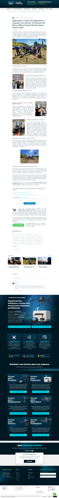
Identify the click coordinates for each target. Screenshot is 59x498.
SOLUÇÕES (18, 2)
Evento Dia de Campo (16, 240)
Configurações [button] (44, 496)
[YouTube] (4, 488)
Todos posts (10, 11)
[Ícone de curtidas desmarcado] (15, 290)
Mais (42, 11)
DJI (38, 234)
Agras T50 (35, 238)
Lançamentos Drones (36, 11)
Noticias (15, 11)
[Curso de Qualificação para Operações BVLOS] (14, 261)
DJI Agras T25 (41, 238)
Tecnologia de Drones (38, 240)
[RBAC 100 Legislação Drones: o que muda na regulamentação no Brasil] (44, 261)
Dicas (19, 11)
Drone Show (34, 243)
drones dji (28, 236)
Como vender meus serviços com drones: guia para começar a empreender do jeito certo (29, 267)
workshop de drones (23, 243)
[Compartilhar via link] (19, 249)
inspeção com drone (16, 236)
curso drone (26, 234)
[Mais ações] (46, 17)
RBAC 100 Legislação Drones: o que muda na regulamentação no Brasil (44, 267)
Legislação (23, 11)
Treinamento (15, 246)
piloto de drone (33, 236)
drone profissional (15, 238)
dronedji (31, 234)
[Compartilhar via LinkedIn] (17, 249)
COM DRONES (19, 3)
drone (14, 234)
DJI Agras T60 (29, 243)
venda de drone (40, 243)
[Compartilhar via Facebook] (12, 249)
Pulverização (29, 11)
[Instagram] (5, 488)
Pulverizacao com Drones (29, 238)
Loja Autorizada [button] (15, 355)
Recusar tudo (50, 496)
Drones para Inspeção (30, 240)
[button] (31, 4)
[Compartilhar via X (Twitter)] (15, 249)
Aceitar (55, 496)
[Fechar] (57, 496)
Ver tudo (50, 255)
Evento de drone (23, 240)
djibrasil (22, 234)
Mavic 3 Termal (39, 236)
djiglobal (35, 234)
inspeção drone (23, 236)
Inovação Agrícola (15, 243)
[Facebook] (2, 488)
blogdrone (17, 234)
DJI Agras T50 (22, 238)
